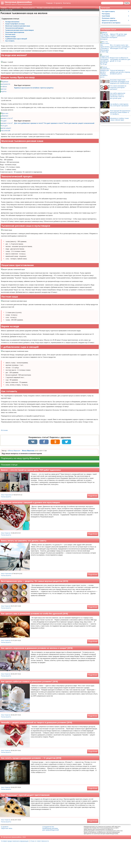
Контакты (67, 3)
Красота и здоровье (109, 20)
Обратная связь (6, 828)
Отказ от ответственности (39, 841)
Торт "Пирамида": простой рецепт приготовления (25, 795)
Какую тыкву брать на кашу (15, 24)
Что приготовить (108, 11)
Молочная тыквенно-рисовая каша (17, 26)
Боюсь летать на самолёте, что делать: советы (23, 540)
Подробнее (92, 496)
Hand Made (106, 16)
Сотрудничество (48, 827)
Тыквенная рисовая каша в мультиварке (19, 30)
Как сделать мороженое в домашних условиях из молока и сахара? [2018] (37, 648)
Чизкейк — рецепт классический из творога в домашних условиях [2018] (36, 722)
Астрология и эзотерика (111, 23)
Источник (4, 430)
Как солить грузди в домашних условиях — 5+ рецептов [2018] (31, 758)
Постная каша (10, 34)
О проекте (58, 3)
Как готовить (9, 41)
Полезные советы (108, 18)
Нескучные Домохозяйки (18, 2)
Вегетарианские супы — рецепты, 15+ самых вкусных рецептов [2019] (34, 581)
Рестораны (106, 14)
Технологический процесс (14, 28)
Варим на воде (10, 36)
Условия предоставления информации (15, 841)
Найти (127, 3)
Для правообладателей (50, 830)
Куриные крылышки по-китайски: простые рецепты (34, 88)
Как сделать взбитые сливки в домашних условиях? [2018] (29, 681)
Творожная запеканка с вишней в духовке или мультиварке (30, 502)
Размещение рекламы (50, 828)
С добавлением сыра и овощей (16, 39)
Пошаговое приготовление (14, 32)
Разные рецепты (6, 497)
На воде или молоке (12, 22)
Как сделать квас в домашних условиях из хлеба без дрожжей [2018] (34, 613)
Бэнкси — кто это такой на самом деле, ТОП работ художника (31, 470)
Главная (49, 3)
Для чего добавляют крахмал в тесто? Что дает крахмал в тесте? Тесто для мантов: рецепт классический (54, 123)
